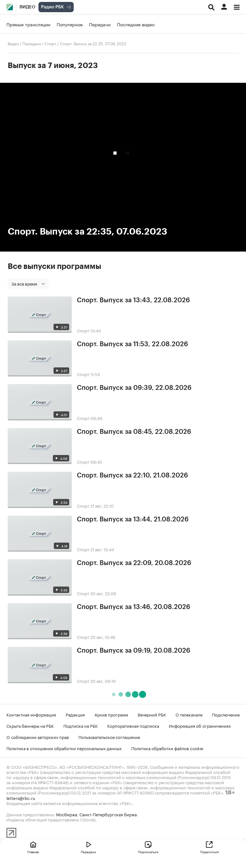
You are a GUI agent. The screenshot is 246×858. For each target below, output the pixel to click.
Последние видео (135, 24)
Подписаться (148, 851)
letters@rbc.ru (20, 797)
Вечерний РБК (152, 714)
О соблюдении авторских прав (37, 737)
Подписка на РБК (80, 725)
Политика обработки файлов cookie (167, 748)
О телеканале (189, 714)
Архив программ (111, 714)
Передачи (100, 24)
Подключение (226, 714)
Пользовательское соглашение (109, 737)
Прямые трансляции (28, 24)
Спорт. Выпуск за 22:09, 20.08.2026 (134, 563)
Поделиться (209, 851)
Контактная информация (31, 714)
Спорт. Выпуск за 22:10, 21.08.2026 (132, 475)
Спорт (50, 43)
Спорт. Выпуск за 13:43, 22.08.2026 (133, 300)
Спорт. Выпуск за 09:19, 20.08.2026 (133, 651)
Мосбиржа (66, 814)
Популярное (70, 24)
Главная (33, 851)
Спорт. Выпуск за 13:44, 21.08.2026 (133, 519)
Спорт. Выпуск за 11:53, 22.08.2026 (132, 344)
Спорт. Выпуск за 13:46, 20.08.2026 (133, 607)
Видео (27, 7)
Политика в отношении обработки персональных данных (64, 748)
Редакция (75, 714)
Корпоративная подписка (133, 725)
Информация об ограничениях (200, 725)
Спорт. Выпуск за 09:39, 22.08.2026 (134, 388)
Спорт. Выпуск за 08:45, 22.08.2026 (134, 432)
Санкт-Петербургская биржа (108, 814)
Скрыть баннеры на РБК (30, 725)
